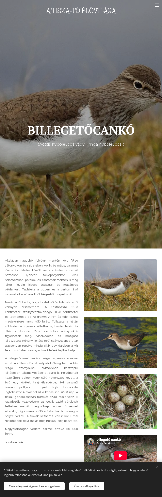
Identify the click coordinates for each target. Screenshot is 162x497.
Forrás (7, 442)
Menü (157, 5)
